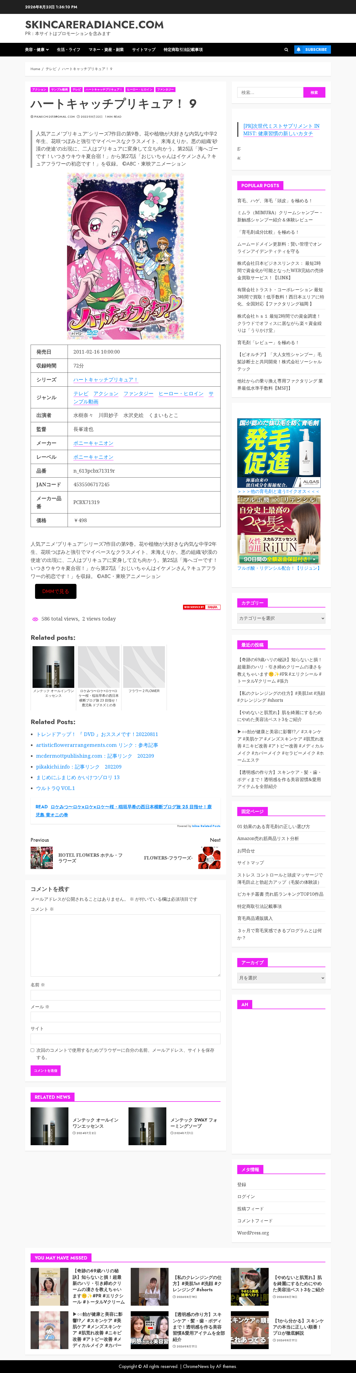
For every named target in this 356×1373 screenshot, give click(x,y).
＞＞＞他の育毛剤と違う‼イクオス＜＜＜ (278, 491)
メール (40, 1007)
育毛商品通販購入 (255, 918)
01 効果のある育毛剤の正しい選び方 (273, 826)
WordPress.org (253, 1233)
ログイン (246, 1196)
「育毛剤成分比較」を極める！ (268, 232)
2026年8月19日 (187, 1297)
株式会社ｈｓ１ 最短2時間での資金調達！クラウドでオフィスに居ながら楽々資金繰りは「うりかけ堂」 (279, 323)
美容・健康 (34, 49)
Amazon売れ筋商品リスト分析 (268, 838)
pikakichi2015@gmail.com (54, 117)
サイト (37, 1028)
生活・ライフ (68, 49)
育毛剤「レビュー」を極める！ (268, 342)
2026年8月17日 (187, 1347)
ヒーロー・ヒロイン (139, 89)
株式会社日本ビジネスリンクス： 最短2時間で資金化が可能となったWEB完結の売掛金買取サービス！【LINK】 (280, 270)
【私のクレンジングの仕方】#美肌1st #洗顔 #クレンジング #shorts (197, 1283)
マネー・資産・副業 (106, 49)
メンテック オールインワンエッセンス (95, 1123)
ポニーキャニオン (93, 442)
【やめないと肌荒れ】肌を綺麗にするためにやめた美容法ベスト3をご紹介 (279, 716)
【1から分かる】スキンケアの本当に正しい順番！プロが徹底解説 (298, 1327)
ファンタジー (165, 89)
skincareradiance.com (94, 24)
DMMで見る (55, 591)
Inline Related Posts (206, 826)
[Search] (286, 49)
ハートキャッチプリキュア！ (104, 89)
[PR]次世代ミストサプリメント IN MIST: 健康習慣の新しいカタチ (281, 129)
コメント (42, 909)
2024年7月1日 (183, 1133)
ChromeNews (196, 1366)
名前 (38, 985)
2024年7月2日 (86, 1133)
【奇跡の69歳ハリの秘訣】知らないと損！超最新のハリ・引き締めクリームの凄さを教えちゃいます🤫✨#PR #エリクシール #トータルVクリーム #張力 (99, 1289)
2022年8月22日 (92, 117)
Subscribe (316, 49)
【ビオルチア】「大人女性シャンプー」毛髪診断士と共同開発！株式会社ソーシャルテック (279, 361)
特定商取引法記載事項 (183, 49)
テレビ (77, 89)
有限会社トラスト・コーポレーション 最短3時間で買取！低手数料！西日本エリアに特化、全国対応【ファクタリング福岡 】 (280, 297)
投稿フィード (250, 1209)
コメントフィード (255, 1221)
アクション (39, 89)
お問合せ (246, 851)
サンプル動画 (59, 89)
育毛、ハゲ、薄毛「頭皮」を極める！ (275, 200)
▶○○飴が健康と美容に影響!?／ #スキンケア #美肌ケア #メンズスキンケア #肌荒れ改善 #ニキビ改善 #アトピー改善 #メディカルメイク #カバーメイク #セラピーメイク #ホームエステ (280, 746)
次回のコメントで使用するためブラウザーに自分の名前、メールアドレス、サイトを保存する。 (125, 1053)
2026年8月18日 (287, 1297)
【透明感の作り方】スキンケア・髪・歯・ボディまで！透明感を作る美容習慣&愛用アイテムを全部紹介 (279, 779)
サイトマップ (143, 49)
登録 (241, 1184)
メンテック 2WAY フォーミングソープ (193, 1123)
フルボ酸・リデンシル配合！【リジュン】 (279, 568)
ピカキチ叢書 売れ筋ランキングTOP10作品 (280, 894)
